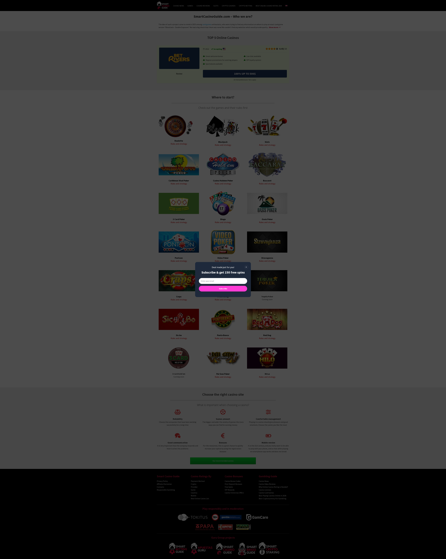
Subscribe (223, 288)
